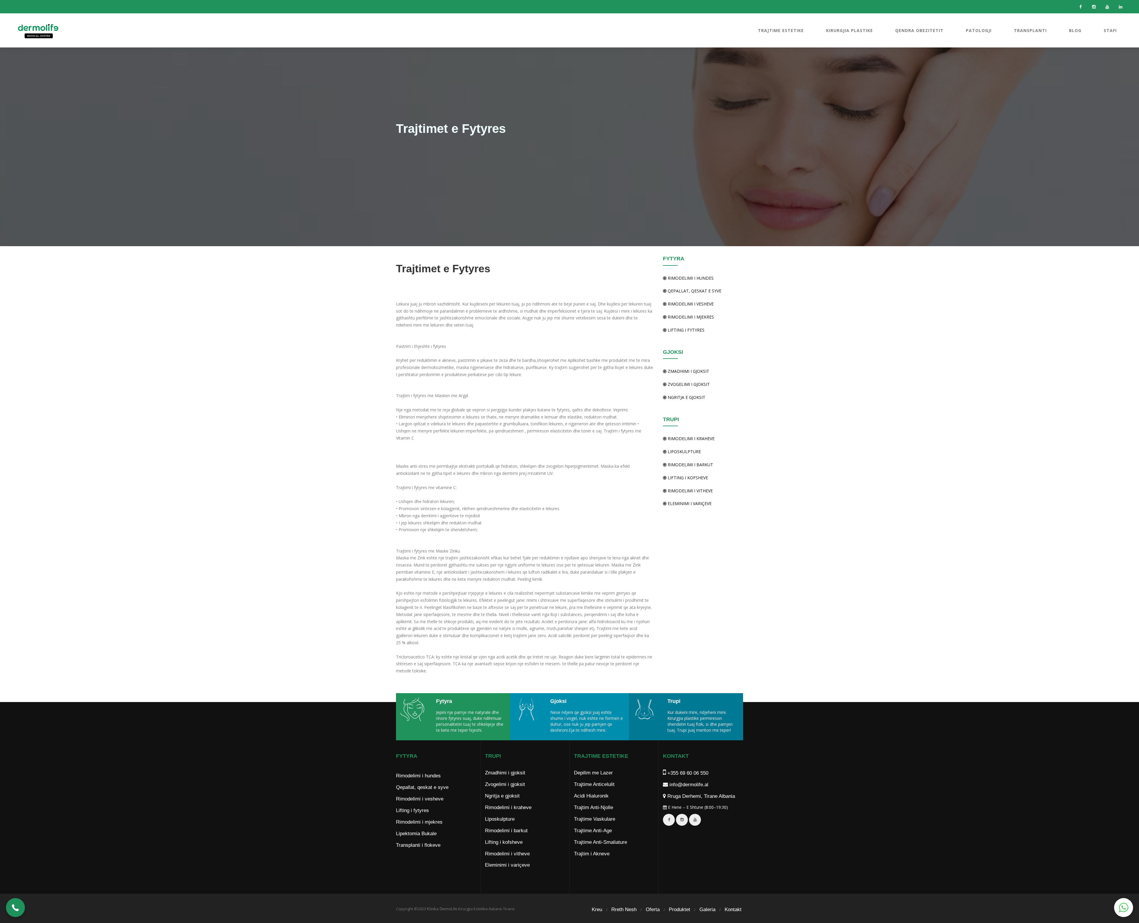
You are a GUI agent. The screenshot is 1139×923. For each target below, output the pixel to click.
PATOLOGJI (979, 30)
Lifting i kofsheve (687, 477)
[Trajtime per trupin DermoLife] (645, 709)
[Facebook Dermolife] (1080, 6)
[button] (15, 907)
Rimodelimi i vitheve (689, 491)
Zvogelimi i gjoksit (688, 384)
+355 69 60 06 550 (687, 773)
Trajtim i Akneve (592, 854)
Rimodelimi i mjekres (690, 317)
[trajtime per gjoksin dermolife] (528, 709)
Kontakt (733, 909)
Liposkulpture (683, 451)
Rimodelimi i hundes (690, 278)
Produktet (679, 909)
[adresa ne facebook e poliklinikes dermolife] (669, 820)
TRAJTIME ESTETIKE (781, 30)
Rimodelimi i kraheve (690, 438)
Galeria (707, 909)
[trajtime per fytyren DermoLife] (413, 709)
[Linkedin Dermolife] (1120, 6)
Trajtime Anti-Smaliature (600, 842)
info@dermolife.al (688, 784)
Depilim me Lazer (593, 773)
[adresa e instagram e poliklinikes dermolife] (682, 820)
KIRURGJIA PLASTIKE (849, 30)
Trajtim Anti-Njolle (593, 807)
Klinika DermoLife (442, 909)
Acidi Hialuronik (591, 796)
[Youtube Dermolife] (1107, 6)
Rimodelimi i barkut (689, 464)
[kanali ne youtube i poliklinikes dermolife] (695, 820)
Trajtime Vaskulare (594, 819)
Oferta (653, 909)
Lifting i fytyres (685, 330)
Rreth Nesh (624, 909)
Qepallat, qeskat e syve (693, 291)
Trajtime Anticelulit (594, 784)
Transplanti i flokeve (418, 845)
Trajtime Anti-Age (593, 830)
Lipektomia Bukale (416, 833)
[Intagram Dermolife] (1093, 6)
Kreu (597, 909)
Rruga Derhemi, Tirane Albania (700, 796)
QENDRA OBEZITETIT (919, 30)
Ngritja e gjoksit (685, 397)
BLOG (1075, 30)
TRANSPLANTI (1030, 30)
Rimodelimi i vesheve (690, 304)
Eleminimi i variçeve (689, 503)
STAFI (1110, 30)
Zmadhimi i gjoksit (687, 371)
